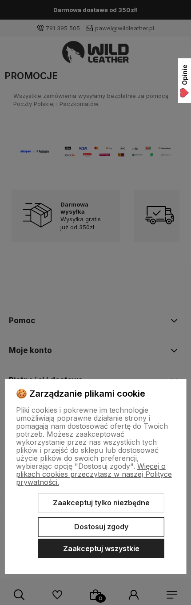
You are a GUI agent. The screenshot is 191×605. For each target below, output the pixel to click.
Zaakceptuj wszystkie (101, 548)
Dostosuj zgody (101, 526)
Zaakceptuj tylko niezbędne (101, 502)
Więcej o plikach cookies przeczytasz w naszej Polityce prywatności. (94, 474)
